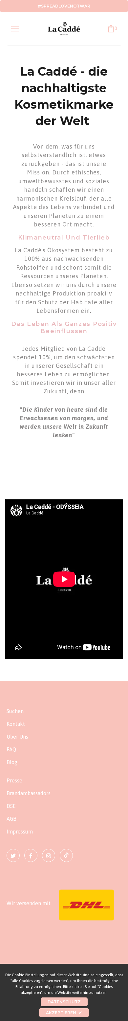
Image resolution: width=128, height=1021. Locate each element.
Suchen (15, 711)
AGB (11, 819)
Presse (14, 780)
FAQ (11, 749)
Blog (12, 762)
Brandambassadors (29, 793)
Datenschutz (64, 1001)
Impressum (20, 831)
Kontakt (16, 724)
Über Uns (17, 737)
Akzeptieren (64, 1012)
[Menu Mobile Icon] (15, 29)
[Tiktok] (66, 855)
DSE (11, 806)
